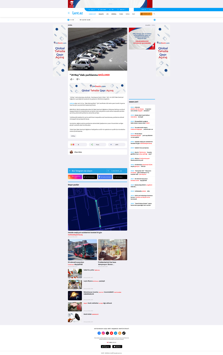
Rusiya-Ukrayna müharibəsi (89, 19)
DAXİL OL (143, 9)
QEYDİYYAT (152, 9)
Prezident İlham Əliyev (143, 19)
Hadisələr (72, 19)
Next (155, 20)
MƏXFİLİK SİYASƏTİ (124, 328)
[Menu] (69, 13)
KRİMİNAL (113, 14)
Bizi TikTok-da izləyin (90, 177)
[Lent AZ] (78, 13)
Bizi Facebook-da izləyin (106, 177)
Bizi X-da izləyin (119, 177)
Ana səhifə (147, 25)
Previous (68, 20)
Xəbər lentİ (92, 14)
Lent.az (72, 103)
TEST (133, 14)
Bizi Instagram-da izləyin (76, 176)
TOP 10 (127, 14)
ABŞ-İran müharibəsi (109, 19)
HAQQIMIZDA (114, 328)
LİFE (107, 14)
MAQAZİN (101, 14)
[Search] (154, 13)
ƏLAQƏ (105, 328)
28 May (73, 136)
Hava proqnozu (126, 19)
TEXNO (121, 14)
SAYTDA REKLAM (98, 328)
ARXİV (109, 328)
